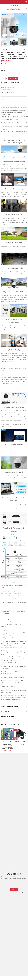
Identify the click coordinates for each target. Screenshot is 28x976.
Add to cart (13, 78)
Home (2, 49)
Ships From (4, 70)
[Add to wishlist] (11, 730)
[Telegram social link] (18, 5)
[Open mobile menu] (1, 9)
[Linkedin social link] (16, 5)
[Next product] (26, 49)
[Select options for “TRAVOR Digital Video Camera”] (16, 738)
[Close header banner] (26, 2)
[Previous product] (23, 49)
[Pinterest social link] (14, 5)
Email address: (14, 881)
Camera (7, 49)
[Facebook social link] (10, 5)
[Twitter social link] (12, 5)
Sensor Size (4, 63)
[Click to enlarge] (3, 35)
